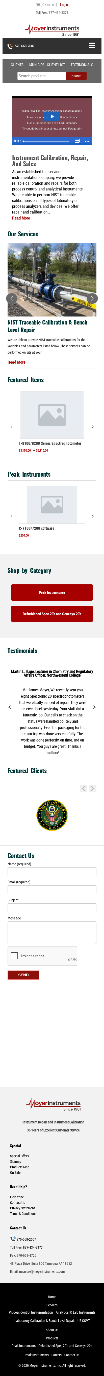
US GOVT (83, 1320)
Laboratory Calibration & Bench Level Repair (44, 1320)
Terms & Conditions (23, 1213)
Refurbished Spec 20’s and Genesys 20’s (65, 1345)
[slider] (46, 141)
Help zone (17, 1197)
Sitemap (15, 1161)
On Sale (15, 1172)
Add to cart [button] (52, 544)
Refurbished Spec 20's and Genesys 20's (52, 613)
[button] (92, 426)
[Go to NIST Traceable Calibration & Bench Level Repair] (52, 279)
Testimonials (82, 64)
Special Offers (19, 1155)
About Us (52, 1329)
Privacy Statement (22, 1208)
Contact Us (17, 1202)
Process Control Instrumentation (31, 1312)
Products (52, 1338)
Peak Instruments (52, 592)
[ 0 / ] (48, 4)
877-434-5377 (58, 12)
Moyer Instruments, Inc (45, 1365)
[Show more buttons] (87, 141)
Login (64, 4)
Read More (16, 362)
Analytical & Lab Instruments (75, 1312)
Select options (52, 459)
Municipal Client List (47, 64)
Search (76, 76)
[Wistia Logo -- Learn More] (77, 141)
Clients (17, 64)
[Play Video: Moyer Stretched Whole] (52, 117)
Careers (56, 1354)
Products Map (19, 1167)
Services (52, 1305)
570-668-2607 (25, 45)
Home (52, 1296)
